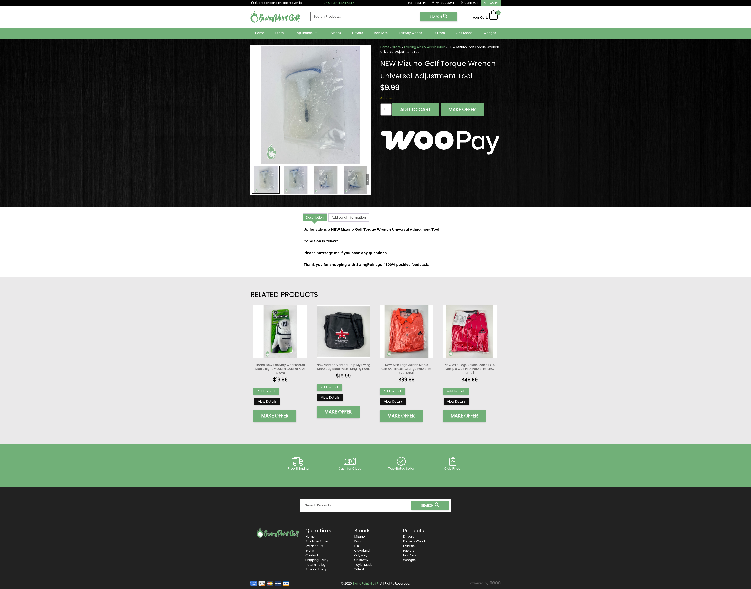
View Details (267, 401)
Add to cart (415, 109)
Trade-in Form (316, 541)
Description (315, 217)
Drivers (357, 33)
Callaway (361, 560)
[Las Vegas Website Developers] (485, 583)
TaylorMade (363, 564)
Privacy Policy (316, 569)
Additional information (349, 217)
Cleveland (362, 550)
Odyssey (360, 555)
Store (279, 33)
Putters (439, 33)
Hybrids (335, 33)
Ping (357, 541)
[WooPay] (440, 140)
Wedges (489, 33)
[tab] (315, 217)
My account (314, 546)
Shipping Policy (316, 560)
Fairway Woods (410, 33)
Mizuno (359, 536)
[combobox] (365, 16)
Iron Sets (381, 33)
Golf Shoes (464, 33)
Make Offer (462, 109)
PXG (357, 546)
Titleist (359, 569)
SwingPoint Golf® (365, 583)
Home (259, 33)
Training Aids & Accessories (425, 47)
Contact (311, 555)
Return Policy (315, 564)
